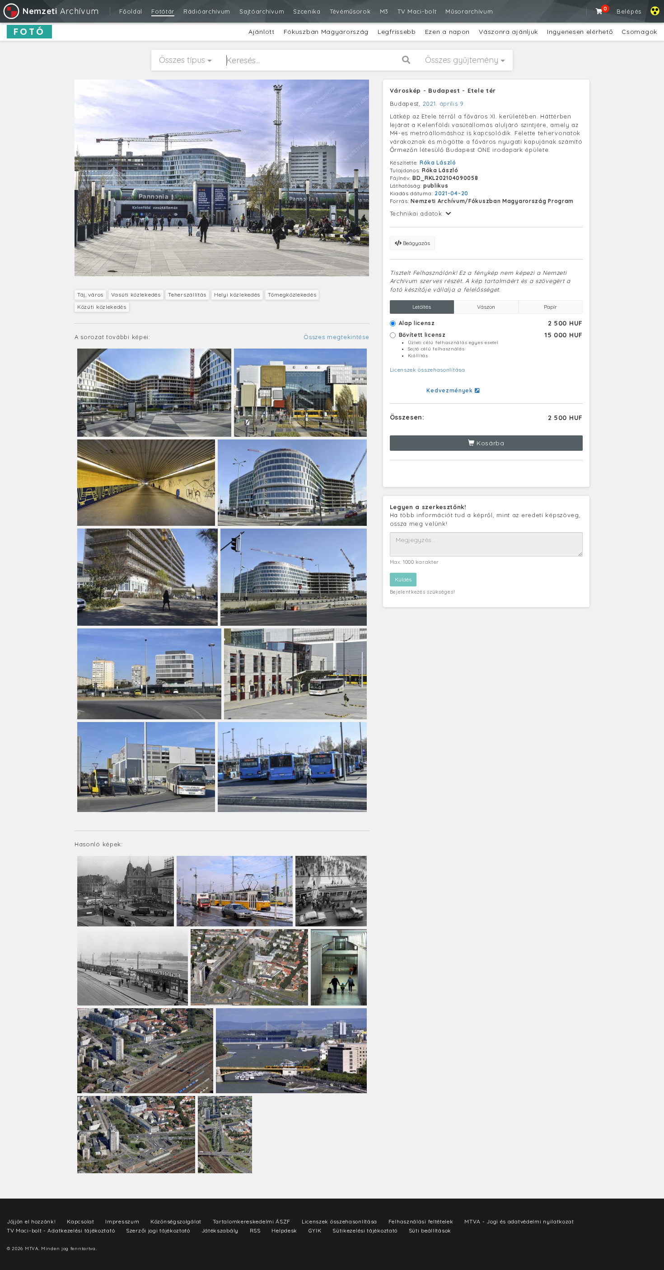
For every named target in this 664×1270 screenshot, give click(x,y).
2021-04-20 (451, 193)
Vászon (486, 306)
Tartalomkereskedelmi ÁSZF (252, 1221)
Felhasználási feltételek (421, 1221)
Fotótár (162, 11)
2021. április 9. (444, 103)
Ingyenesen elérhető (580, 32)
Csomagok (639, 32)
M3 (384, 11)
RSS (255, 1230)
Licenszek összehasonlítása (427, 369)
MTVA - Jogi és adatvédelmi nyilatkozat (519, 1221)
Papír (550, 306)
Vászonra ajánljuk (508, 32)
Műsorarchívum (469, 11)
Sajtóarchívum (261, 11)
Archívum (60, 11)
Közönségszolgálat (175, 1221)
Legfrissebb (397, 32)
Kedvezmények (450, 390)
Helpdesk (284, 1230)
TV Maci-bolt (416, 11)
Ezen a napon (447, 32)
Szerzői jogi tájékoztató (158, 1230)
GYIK (315, 1230)
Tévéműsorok (350, 11)
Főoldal (130, 11)
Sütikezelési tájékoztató (364, 1230)
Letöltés (421, 306)
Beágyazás (416, 243)
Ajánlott (261, 32)
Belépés (629, 11)
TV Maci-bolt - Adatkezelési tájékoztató (61, 1230)
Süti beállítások (430, 1230)
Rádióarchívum (206, 11)
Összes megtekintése (336, 336)
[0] (599, 11)
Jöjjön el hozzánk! (31, 1221)
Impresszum (122, 1221)
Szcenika (307, 11)
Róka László (438, 162)
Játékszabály (219, 1230)
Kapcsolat (80, 1221)
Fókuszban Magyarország (326, 32)
